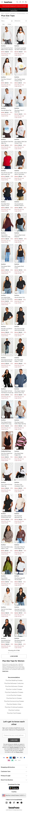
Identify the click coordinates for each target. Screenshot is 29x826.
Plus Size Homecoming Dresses (14, 701)
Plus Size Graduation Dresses (14, 692)
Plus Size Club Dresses (14, 713)
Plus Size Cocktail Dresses (14, 689)
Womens (7, 13)
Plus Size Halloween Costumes (13, 683)
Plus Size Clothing (21, 13)
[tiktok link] (21, 803)
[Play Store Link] (14, 787)
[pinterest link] (10, 803)
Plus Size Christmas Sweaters (14, 707)
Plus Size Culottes (13, 710)
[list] (14, 6)
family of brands (14, 747)
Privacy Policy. (19, 752)
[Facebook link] (14, 803)
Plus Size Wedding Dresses (14, 680)
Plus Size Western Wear (14, 704)
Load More (14, 656)
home (2, 13)
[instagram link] (6, 803)
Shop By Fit (13, 13)
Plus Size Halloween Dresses (14, 686)
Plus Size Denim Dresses (14, 698)
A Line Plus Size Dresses (14, 695)
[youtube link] (18, 803)
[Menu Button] (2, 2)
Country (14, 791)
